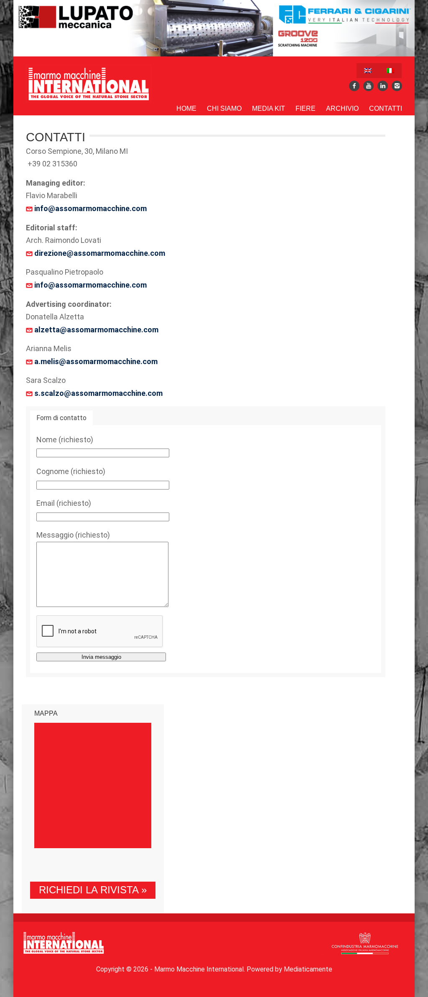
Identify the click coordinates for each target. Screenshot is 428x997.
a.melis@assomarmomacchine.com (96, 361)
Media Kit (268, 108)
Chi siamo (224, 108)
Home (186, 108)
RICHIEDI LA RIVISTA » (93, 889)
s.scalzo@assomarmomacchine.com (98, 393)
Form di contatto (61, 418)
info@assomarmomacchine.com (90, 208)
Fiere (306, 108)
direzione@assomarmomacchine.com (99, 253)
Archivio (342, 108)
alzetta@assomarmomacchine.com (95, 329)
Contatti (385, 108)
